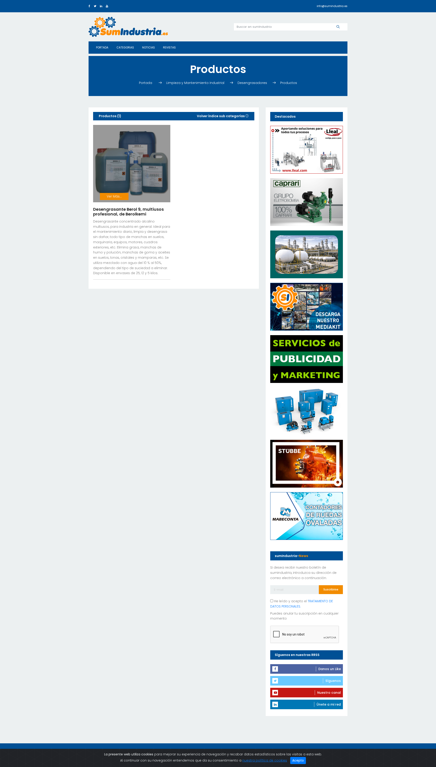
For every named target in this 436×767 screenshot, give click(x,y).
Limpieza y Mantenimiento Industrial (195, 83)
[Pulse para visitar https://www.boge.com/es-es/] (306, 411)
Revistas (169, 47)
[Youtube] (107, 6)
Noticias (148, 47)
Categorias (125, 47)
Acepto (298, 760)
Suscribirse (330, 589)
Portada (102, 47)
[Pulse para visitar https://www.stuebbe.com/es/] (306, 463)
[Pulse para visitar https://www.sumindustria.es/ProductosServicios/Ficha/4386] (306, 306)
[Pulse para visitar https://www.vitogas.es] (306, 254)
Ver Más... (114, 196)
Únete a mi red (329, 704)
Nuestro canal (329, 692)
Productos (288, 83)
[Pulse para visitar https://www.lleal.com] (306, 149)
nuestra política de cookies (264, 760)
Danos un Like (329, 669)
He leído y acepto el (301, 604)
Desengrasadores (252, 83)
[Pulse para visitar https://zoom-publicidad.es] (306, 358)
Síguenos (333, 680)
